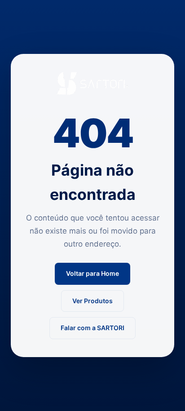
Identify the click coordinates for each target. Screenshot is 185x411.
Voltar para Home (92, 273)
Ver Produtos (92, 301)
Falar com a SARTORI (92, 327)
